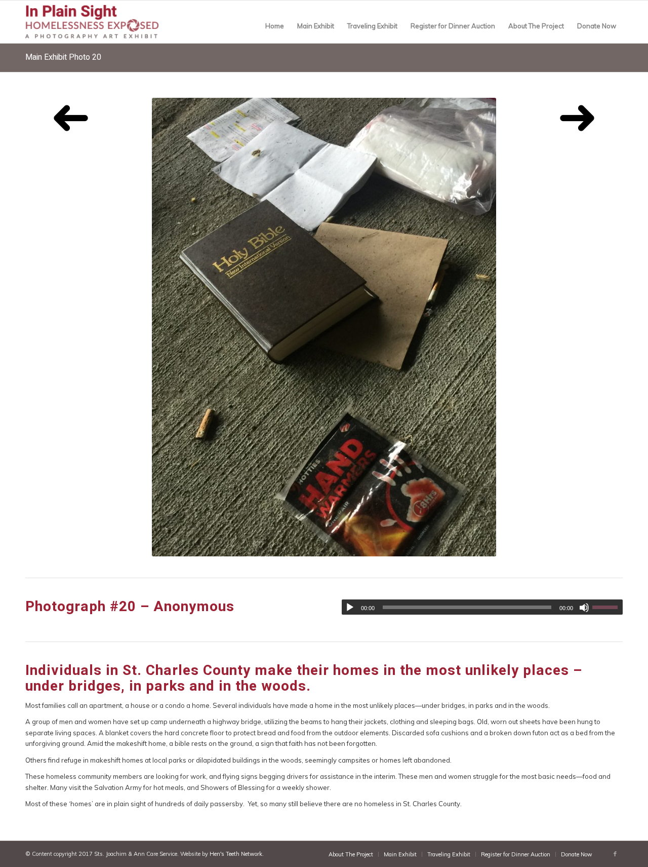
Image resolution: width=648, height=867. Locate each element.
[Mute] (584, 607)
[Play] (350, 607)
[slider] (607, 607)
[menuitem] (275, 26)
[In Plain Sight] (99, 24)
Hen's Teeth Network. (237, 853)
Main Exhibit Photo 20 (63, 57)
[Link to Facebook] (615, 853)
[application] (482, 607)
